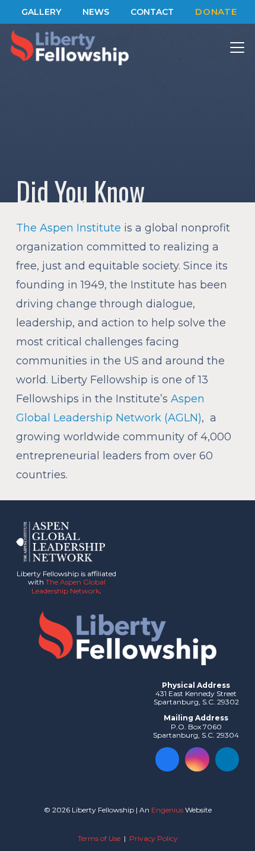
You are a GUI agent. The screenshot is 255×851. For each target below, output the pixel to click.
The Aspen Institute (68, 227)
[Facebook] (167, 759)
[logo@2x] (70, 47)
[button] (237, 47)
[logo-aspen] (60, 542)
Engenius (167, 809)
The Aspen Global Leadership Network (68, 586)
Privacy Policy (153, 838)
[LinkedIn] (227, 759)
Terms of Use (99, 838)
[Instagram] (197, 759)
